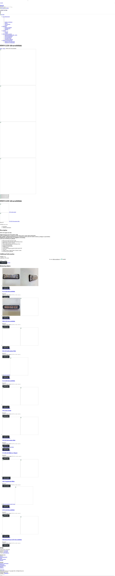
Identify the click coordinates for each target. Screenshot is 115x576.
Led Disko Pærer (8, 38)
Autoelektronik (3, 565)
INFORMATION (23, 0)
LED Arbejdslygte (8, 37)
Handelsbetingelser (3, 557)
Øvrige (6, 25)
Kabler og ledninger (8, 22)
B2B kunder (3, 0)
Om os (1, 556)
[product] (58, 277)
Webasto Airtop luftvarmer (10, 41)
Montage (1, 566)
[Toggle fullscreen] (2, 574)
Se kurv (8, 262)
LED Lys (2, 567)
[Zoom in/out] (4, 574)
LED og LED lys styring (7, 33)
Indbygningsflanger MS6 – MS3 (11, 35)
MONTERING (10, 0)
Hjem (1, 48)
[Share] (1, 574)
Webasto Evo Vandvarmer (10, 42)
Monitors (6, 29)
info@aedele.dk (6, 552)
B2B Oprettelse (3, 559)
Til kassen (6, 573)
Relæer (6, 23)
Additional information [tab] (6, 227)
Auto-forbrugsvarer (6, 16)
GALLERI (16, 0)
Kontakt (1, 560)
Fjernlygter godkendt (9, 39)
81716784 (6, 550)
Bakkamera (4, 26)
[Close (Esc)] (0, 574)
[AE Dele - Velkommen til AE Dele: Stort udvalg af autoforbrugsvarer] (4, 8)
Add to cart (3, 262)
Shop (4, 48)
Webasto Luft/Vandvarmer (7, 40)
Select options (6, 478)
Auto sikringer (7, 24)
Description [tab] (4, 226)
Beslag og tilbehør (8, 27)
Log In (1, 2)
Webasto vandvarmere (4, 563)
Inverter (6, 32)
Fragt (1, 558)
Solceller (4, 30)
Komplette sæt (7, 28)
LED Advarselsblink (9, 36)
